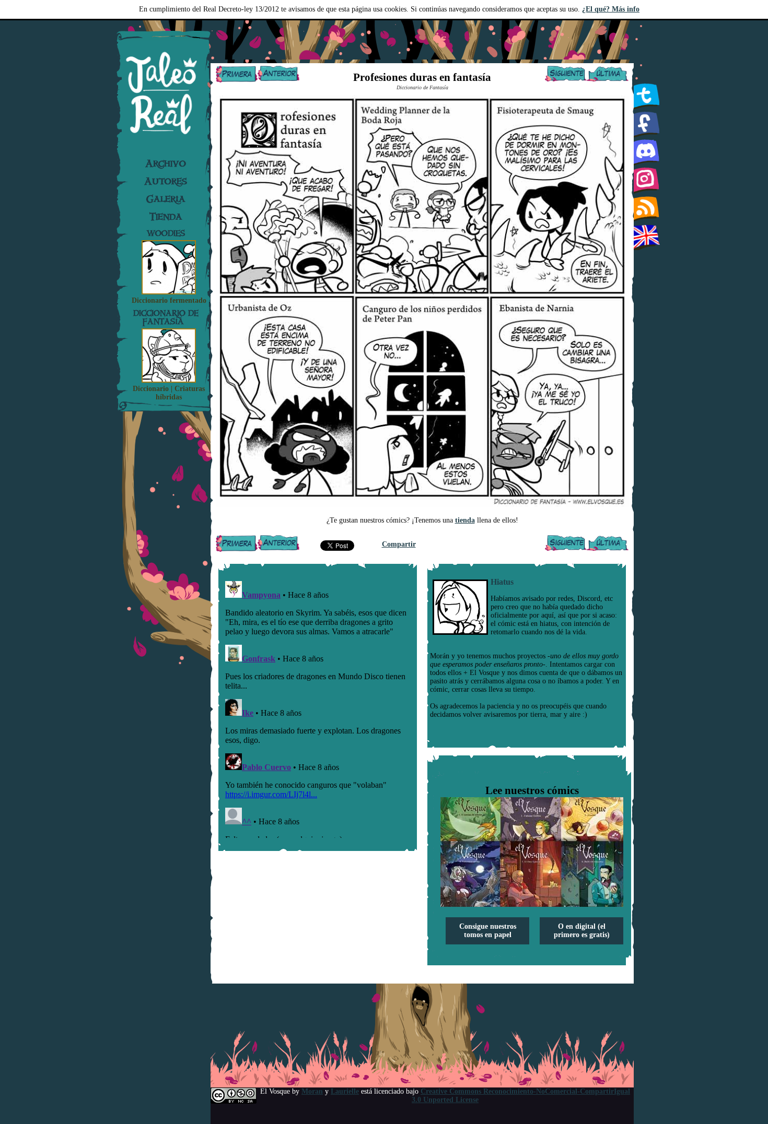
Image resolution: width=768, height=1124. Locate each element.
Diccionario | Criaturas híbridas (169, 393)
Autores (165, 181)
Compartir (399, 544)
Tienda (165, 217)
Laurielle (345, 1091)
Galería (165, 199)
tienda (465, 520)
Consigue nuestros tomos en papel (487, 930)
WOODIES (166, 233)
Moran (312, 1091)
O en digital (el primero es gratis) (582, 930)
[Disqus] (317, 707)
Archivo (165, 163)
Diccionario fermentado (169, 300)
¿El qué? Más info (610, 9)
